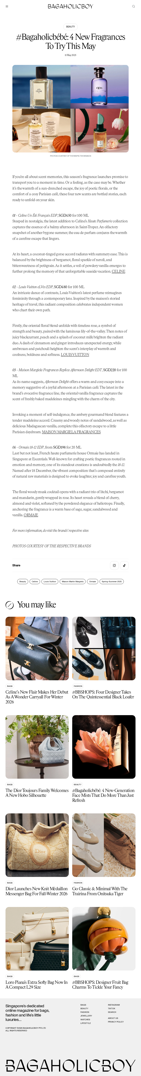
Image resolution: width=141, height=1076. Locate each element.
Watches (85, 1020)
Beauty (70, 27)
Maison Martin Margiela (72, 581)
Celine (35, 581)
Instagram (114, 1005)
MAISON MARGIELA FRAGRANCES (71, 432)
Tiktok (111, 1008)
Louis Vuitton (50, 581)
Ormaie (92, 581)
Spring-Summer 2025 (112, 581)
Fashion (78, 686)
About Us (113, 1018)
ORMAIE (31, 515)
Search (112, 1012)
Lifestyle (85, 1023)
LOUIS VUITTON (75, 355)
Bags (10, 686)
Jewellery (86, 1016)
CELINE (118, 271)
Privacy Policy (116, 1022)
